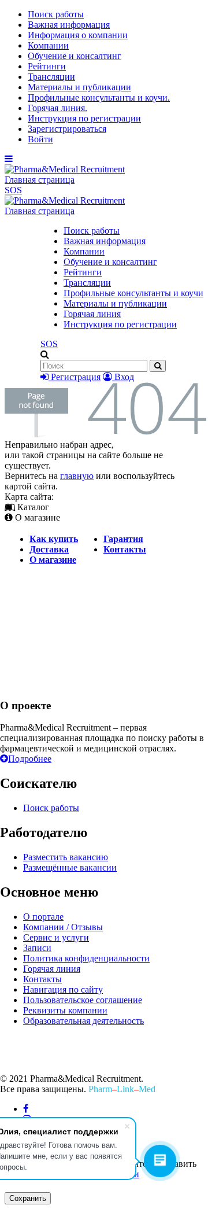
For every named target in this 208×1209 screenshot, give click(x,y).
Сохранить (27, 1198)
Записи (37, 948)
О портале (43, 917)
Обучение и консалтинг (74, 56)
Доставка (49, 549)
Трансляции (51, 77)
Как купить (53, 539)
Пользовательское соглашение (82, 1000)
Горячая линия (92, 314)
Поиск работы (56, 14)
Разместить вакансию (65, 857)
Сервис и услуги (56, 937)
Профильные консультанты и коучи (133, 293)
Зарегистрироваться (67, 129)
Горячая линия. (57, 108)
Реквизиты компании (65, 1010)
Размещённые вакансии (70, 867)
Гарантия (123, 539)
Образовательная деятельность (83, 1021)
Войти (40, 139)
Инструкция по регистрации (84, 118)
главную (77, 476)
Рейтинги (47, 66)
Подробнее (29, 759)
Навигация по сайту (63, 989)
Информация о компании (78, 35)
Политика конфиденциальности (86, 958)
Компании (48, 45)
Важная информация (69, 25)
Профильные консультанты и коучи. (99, 97)
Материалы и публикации (79, 87)
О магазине (52, 560)
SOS (13, 190)
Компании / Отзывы (63, 927)
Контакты (124, 549)
